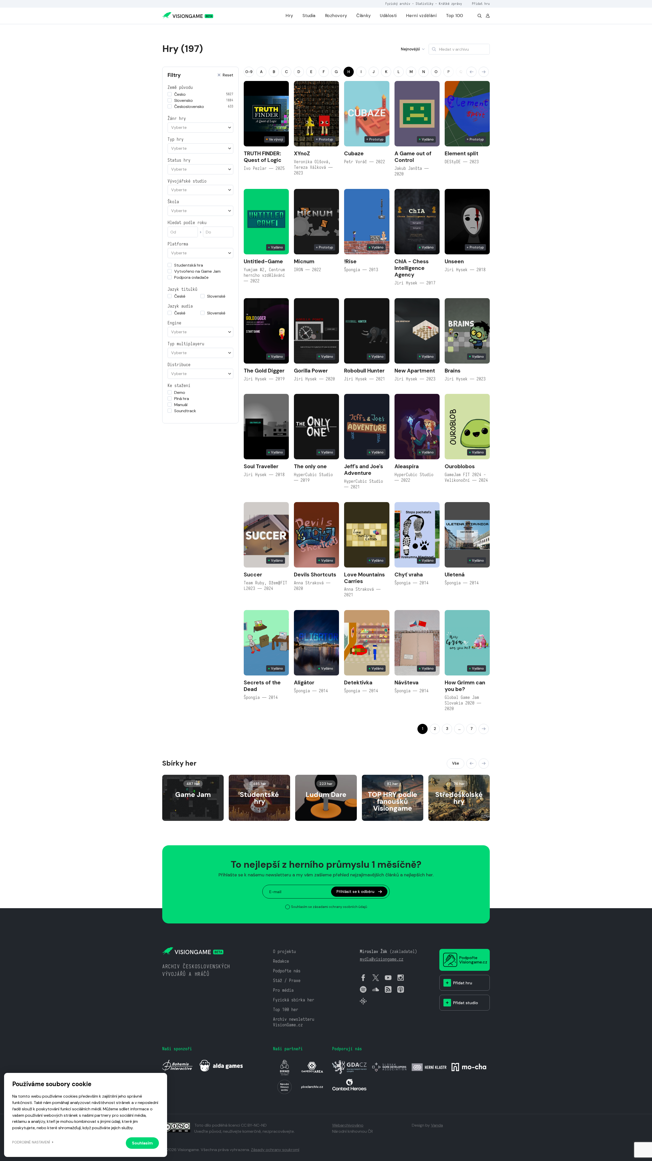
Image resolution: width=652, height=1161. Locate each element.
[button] (471, 72)
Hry (289, 15)
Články (363, 15)
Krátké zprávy (450, 4)
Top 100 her (285, 1009)
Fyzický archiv (397, 4)
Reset (228, 75)
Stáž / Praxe (287, 980)
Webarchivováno (347, 1125)
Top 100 (454, 15)
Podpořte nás (287, 971)
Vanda (437, 1125)
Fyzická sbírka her (293, 1000)
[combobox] (200, 127)
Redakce (281, 961)
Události (388, 15)
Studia (309, 15)
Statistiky (424, 4)
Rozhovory (336, 15)
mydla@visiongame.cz (381, 959)
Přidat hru (481, 4)
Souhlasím (142, 1143)
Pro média (283, 990)
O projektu (284, 951)
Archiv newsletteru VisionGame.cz (293, 1022)
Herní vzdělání (421, 15)
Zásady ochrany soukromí (275, 1149)
